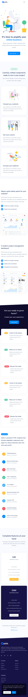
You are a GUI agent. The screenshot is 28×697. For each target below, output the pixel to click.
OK (14, 692)
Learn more (7, 692)
